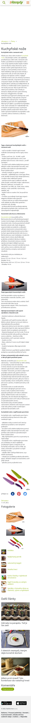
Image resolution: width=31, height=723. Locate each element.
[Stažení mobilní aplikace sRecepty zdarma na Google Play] (6, 703)
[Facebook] (13, 494)
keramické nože (22, 361)
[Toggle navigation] (28, 2)
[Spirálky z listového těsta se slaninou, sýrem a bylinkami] (3, 589)
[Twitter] (25, 494)
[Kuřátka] (3, 551)
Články (13, 41)
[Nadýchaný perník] (3, 558)
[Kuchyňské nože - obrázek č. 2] (15, 529)
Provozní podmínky (15, 713)
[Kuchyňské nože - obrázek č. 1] (15, 516)
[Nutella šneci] (3, 570)
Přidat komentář (8, 689)
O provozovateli (6, 715)
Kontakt (25, 713)
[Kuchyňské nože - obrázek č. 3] (15, 543)
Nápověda (24, 717)
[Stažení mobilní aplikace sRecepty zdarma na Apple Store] (21, 703)
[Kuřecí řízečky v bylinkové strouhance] (3, 577)
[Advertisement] (15, 21)
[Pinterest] (19, 494)
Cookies (15, 717)
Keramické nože (6, 217)
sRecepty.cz (4, 41)
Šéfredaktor (5, 501)
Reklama (4, 713)
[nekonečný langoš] (3, 564)
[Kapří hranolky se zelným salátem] (3, 583)
